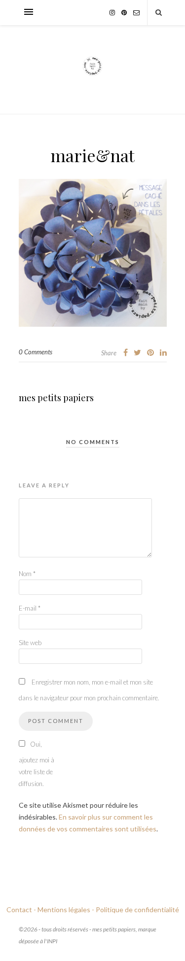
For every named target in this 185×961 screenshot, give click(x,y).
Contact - (21, 909)
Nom (27, 574)
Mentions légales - (65, 909)
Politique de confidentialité (137, 909)
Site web (30, 643)
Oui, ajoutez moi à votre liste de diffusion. (36, 764)
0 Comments (35, 352)
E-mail (29, 608)
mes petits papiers (56, 398)
